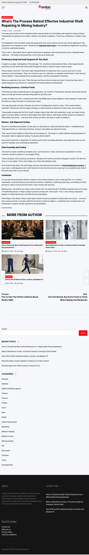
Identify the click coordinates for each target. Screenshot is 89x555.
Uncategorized (50, 242)
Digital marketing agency (11, 389)
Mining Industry (7, 17)
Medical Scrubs (7, 276)
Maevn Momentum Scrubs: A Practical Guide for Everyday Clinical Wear (29, 351)
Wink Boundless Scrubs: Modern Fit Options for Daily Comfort (25, 361)
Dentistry (5, 384)
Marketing (5, 427)
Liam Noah (17, 31)
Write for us (6, 529)
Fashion (5, 393)
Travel (4, 460)
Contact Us (6, 527)
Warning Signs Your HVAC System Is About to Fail (21, 366)
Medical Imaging (8, 431)
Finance (5, 398)
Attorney (5, 379)
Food (4, 408)
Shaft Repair (8, 208)
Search (4, 329)
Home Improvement (9, 422)
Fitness (4, 403)
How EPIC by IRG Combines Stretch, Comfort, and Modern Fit (22, 279)
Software (5, 455)
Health (4, 417)
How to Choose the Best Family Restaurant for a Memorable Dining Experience (32, 347)
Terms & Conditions (9, 535)
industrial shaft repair (47, 46)
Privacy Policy (7, 532)
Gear (3, 412)
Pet (3, 446)
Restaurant (5, 242)
